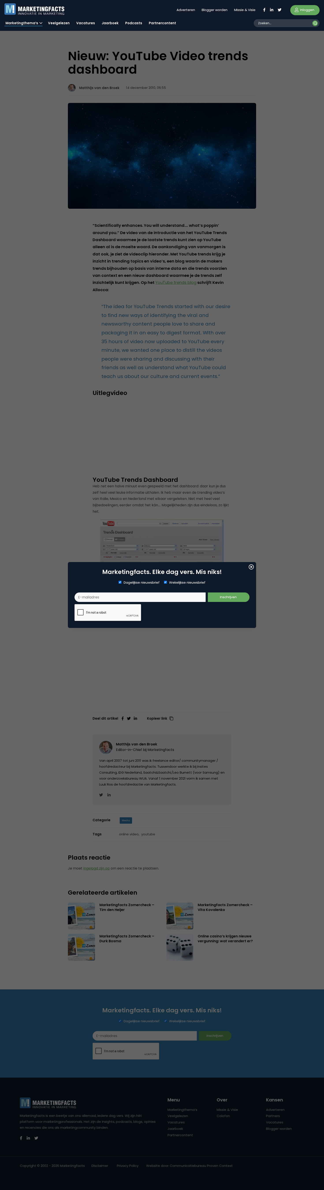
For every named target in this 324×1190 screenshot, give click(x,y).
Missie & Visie (244, 9)
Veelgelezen (59, 23)
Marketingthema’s (22, 23)
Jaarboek (110, 23)
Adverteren (186, 9)
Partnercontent (162, 23)
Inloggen (306, 9)
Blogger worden (214, 9)
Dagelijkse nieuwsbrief (142, 583)
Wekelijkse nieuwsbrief (187, 583)
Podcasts (133, 23)
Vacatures (85, 23)
